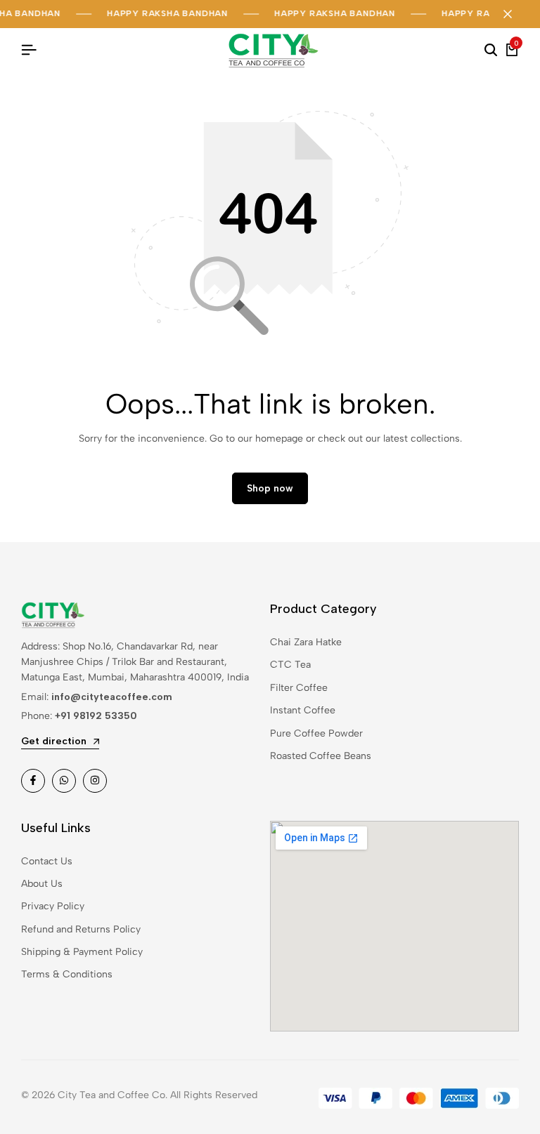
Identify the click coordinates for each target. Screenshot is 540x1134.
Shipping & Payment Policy (82, 952)
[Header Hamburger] (29, 50)
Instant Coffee (302, 710)
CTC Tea (290, 665)
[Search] (490, 51)
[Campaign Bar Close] (514, 14)
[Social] (33, 781)
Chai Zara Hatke (306, 642)
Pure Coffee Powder (316, 733)
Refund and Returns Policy (81, 929)
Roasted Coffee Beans (320, 756)
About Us (42, 884)
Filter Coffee (299, 688)
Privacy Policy (52, 906)
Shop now (270, 488)
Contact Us (46, 861)
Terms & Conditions (66, 974)
